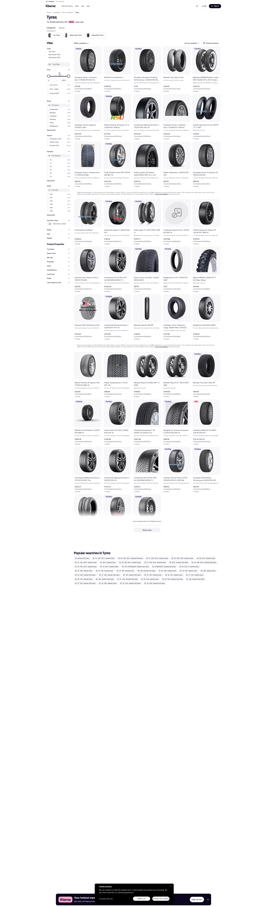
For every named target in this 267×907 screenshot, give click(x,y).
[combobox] (192, 43)
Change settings (106, 899)
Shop (77, 6)
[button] (204, 6)
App (82, 6)
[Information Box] (88, 43)
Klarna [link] (49, 12)
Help (88, 6)
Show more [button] (147, 530)
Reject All (142, 899)
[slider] (48, 76)
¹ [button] (83, 88)
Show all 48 (51, 215)
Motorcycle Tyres (54, 54)
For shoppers (50, 1)
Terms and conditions (161, 194)
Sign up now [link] (197, 899)
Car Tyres (52, 52)
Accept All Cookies (161, 899)
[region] (134, 894)
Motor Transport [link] (67, 12)
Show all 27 (51, 180)
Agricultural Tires (54, 57)
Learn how (79, 22)
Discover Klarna (67, 6)
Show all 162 (51, 130)
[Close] (170, 886)
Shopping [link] (56, 12)
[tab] (51, 27)
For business (60, 1)
